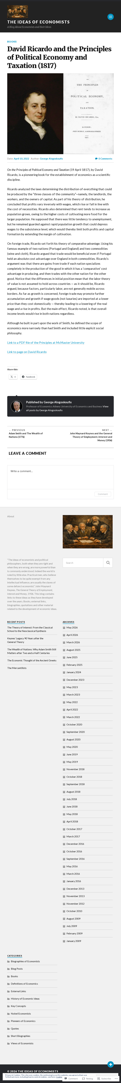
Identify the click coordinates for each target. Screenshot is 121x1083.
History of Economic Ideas (25, 998)
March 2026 (73, 642)
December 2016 (75, 843)
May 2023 (72, 687)
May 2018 (72, 813)
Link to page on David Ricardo (27, 352)
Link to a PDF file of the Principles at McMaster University (45, 342)
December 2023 (75, 679)
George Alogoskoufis (51, 158)
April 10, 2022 (21, 158)
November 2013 (75, 896)
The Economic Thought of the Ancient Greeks (31, 660)
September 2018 (75, 784)
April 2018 (72, 821)
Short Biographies (20, 1035)
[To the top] (110, 1064)
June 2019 (72, 754)
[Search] (108, 562)
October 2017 (74, 828)
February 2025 (74, 664)
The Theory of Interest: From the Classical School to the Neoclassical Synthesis (30, 629)
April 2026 (72, 634)
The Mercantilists (16, 667)
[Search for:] (88, 562)
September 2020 (75, 731)
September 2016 (75, 858)
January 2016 (73, 881)
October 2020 (74, 724)
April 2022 (72, 709)
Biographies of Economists (25, 961)
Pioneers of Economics (23, 1020)
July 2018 (71, 799)
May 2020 (72, 746)
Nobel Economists (21, 1013)
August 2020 (73, 739)
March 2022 (73, 716)
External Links (18, 991)
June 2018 (72, 806)
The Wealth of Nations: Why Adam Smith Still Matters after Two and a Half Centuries (31, 651)
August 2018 (73, 791)
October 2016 (74, 851)
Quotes (15, 1028)
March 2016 (73, 873)
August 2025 (73, 649)
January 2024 (73, 672)
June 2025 (72, 657)
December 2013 (75, 888)
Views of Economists (22, 1043)
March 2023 (73, 694)
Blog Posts (17, 968)
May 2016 (72, 866)
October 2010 (74, 910)
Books (12, 41)
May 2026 (72, 627)
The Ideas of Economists (38, 22)
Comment (103, 494)
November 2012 (75, 903)
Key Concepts (18, 1005)
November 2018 (75, 769)
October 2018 (74, 776)
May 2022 (72, 702)
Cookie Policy (61, 1077)
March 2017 (73, 836)
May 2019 (72, 761)
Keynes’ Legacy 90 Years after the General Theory (25, 640)
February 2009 (74, 933)
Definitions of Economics (24, 983)
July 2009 (71, 925)
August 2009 (73, 918)
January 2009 (73, 940)
